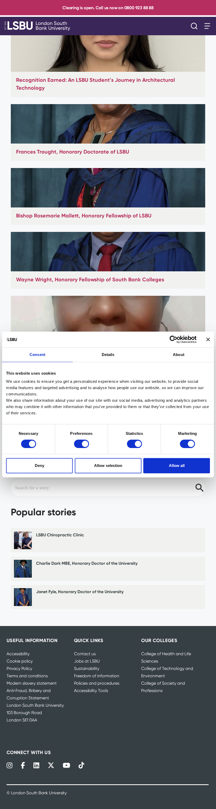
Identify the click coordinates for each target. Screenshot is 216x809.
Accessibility (18, 653)
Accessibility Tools (91, 690)
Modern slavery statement (32, 683)
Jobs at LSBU (87, 661)
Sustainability (86, 668)
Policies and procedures (96, 683)
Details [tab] (108, 354)
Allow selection (108, 465)
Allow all (177, 465)
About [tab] (178, 354)
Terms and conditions (27, 675)
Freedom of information (96, 675)
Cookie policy (20, 661)
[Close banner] (208, 339)
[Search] (195, 26)
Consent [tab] (37, 354)
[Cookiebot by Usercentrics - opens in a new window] (173, 339)
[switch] (81, 444)
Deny (39, 465)
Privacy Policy (19, 668)
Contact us (85, 653)
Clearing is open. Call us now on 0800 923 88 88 (108, 7)
